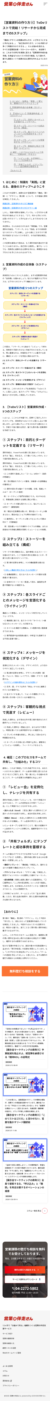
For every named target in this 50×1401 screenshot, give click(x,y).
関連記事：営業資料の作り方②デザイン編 (20, 208)
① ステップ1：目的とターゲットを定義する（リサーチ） (29, 121)
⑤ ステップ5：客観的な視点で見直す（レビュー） (29, 147)
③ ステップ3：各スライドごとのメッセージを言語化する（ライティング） (29, 134)
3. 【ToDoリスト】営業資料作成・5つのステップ (26, 114)
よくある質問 (8, 1366)
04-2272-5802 (26, 1288)
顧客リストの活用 (9, 1348)
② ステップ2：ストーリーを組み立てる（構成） (29, 127)
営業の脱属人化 (8, 1343)
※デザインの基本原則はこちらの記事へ (20, 682)
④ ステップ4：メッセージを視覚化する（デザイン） (29, 141)
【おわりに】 (16, 171)
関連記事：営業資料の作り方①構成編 (18, 203)
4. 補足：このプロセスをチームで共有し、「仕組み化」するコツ (26, 153)
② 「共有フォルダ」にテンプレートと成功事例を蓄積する (28, 165)
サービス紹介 (8, 1333)
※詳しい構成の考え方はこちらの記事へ (20, 570)
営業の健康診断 (8, 1338)
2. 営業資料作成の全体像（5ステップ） (26, 108)
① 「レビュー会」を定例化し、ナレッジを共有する (28, 159)
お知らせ (6, 1376)
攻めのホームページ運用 (12, 1353)
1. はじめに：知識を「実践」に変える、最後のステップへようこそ (26, 102)
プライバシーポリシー (11, 1385)
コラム (5, 1371)
